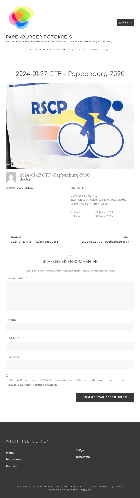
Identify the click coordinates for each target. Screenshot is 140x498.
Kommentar (17, 278)
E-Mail (13, 338)
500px (80, 450)
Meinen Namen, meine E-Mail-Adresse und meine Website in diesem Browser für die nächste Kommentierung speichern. (66, 382)
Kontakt (11, 466)
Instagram (83, 456)
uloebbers (26, 179)
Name (13, 319)
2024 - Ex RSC (25, 187)
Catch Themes (81, 490)
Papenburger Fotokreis (39, 37)
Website (14, 357)
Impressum (14, 459)
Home (34, 49)
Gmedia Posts (52, 49)
